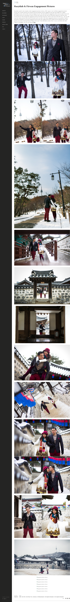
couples (20, 596)
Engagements (4, 15)
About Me (3, 10)
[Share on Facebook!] (67, 598)
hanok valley (24, 596)
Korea (31, 596)
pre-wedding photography (40, 596)
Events (3, 17)
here (34, 22)
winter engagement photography (59, 596)
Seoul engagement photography (49, 596)
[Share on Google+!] (69, 598)
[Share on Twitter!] (66, 598)
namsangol (34, 596)
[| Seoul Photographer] (6, 6)
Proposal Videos (5, 24)
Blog (3, 26)
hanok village (28, 596)
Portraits (4, 22)
